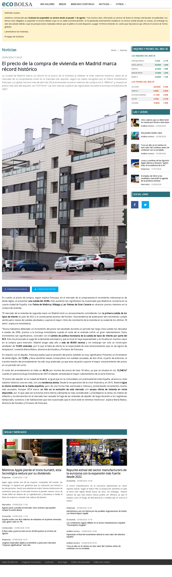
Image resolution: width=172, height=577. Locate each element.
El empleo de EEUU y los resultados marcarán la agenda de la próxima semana (154, 178)
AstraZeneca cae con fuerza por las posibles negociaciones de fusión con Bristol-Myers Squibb (97, 512)
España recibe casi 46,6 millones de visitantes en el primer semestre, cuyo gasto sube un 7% (32, 520)
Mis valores (47, 4)
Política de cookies (102, 562)
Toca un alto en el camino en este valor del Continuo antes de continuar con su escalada (94, 547)
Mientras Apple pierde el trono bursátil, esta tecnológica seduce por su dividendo (31, 471)
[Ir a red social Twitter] (145, 204)
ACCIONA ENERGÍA (139, 95)
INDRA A (135, 77)
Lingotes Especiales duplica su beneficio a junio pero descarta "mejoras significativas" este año (29, 543)
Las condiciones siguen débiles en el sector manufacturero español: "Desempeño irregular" (96, 523)
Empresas (10, 443)
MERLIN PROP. (137, 73)
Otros (119, 4)
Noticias (104, 4)
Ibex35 (62, 4)
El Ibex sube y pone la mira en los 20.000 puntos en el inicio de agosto (29, 532)
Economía (75, 443)
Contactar (49, 562)
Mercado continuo (82, 4)
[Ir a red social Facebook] (134, 204)
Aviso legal (62, 562)
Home (113, 50)
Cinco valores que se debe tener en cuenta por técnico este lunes (155, 121)
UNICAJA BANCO (138, 61)
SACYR (134, 99)
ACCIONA (135, 87)
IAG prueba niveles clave (151, 133)
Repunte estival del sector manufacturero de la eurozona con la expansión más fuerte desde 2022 (97, 473)
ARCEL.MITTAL (137, 65)
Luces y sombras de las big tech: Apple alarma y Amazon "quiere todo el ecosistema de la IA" (155, 163)
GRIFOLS (135, 91)
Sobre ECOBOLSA (10, 562)
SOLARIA (135, 103)
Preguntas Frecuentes (31, 562)
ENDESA (135, 69)
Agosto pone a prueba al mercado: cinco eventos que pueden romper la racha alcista (29, 508)
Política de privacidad (80, 562)
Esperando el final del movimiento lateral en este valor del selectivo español (96, 535)
